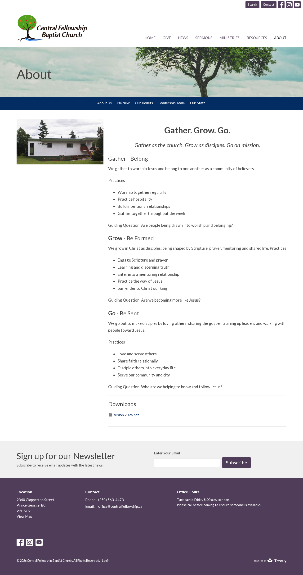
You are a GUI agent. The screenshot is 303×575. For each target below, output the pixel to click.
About (280, 38)
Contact (268, 4)
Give (167, 38)
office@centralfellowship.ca (120, 506)
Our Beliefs (144, 103)
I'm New (123, 103)
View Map (24, 516)
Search (252, 4)
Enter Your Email (167, 453)
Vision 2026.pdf (126, 415)
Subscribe (236, 462)
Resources (257, 38)
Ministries (229, 38)
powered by (268, 564)
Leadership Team (171, 103)
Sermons (203, 38)
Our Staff (197, 103)
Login (105, 560)
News (183, 38)
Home (150, 38)
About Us (104, 103)
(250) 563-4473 (111, 500)
